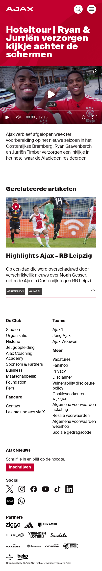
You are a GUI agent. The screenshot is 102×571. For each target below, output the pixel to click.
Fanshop (60, 365)
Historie (13, 341)
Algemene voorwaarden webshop (74, 424)
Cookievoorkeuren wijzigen (68, 396)
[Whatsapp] (21, 501)
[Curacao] (15, 535)
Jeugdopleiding (20, 347)
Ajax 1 (57, 329)
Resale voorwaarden (71, 415)
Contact (13, 406)
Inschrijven (20, 467)
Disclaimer (62, 377)
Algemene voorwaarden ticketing (74, 407)
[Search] (78, 9)
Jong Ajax (61, 335)
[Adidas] (29, 525)
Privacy (59, 371)
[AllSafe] (70, 546)
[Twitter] (10, 489)
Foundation (16, 382)
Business (14, 370)
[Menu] (91, 9)
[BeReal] (10, 501)
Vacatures (61, 359)
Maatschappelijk (21, 376)
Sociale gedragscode (71, 432)
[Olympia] (52, 546)
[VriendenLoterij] (37, 535)
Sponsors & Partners (24, 364)
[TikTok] (57, 489)
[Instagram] (22, 489)
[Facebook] (34, 489)
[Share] (93, 292)
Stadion (13, 329)
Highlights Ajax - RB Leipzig (49, 255)
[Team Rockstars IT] (14, 546)
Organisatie (16, 335)
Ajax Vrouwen (64, 341)
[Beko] (23, 557)
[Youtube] (46, 489)
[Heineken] (10, 557)
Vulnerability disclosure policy (73, 386)
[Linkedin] (69, 489)
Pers (10, 388)
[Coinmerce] (34, 546)
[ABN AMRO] (47, 525)
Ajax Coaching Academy (19, 356)
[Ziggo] (13, 525)
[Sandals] (59, 535)
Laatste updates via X (25, 412)
